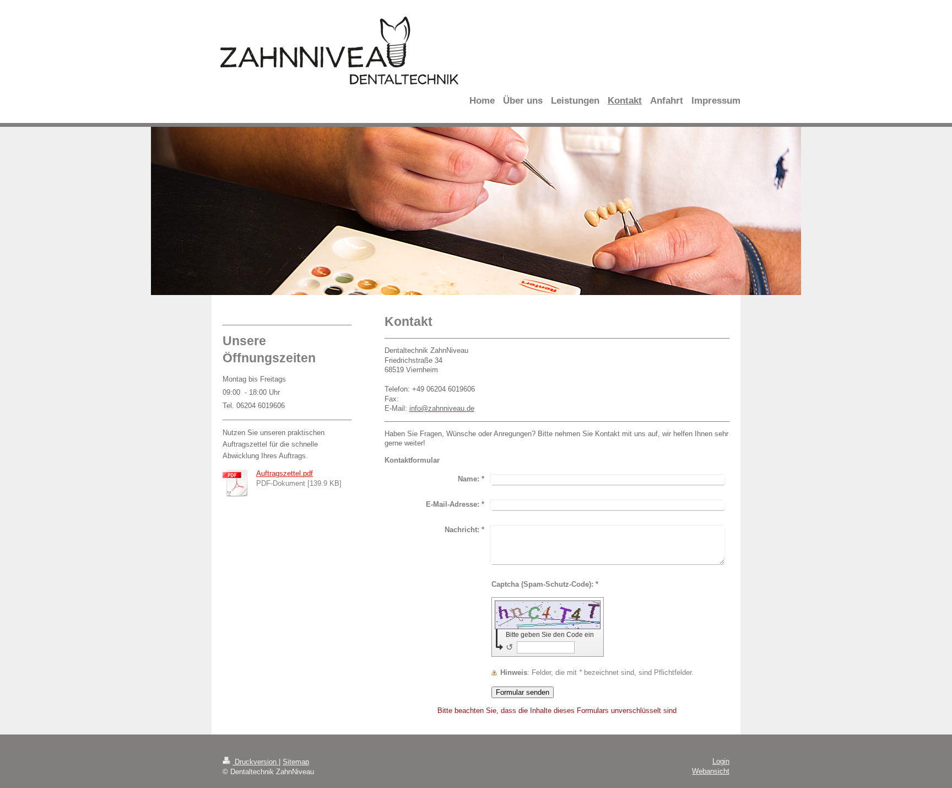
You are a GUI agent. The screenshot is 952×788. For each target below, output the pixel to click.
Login (720, 761)
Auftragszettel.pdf (284, 473)
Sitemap (296, 762)
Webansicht (710, 771)
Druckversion (255, 762)
